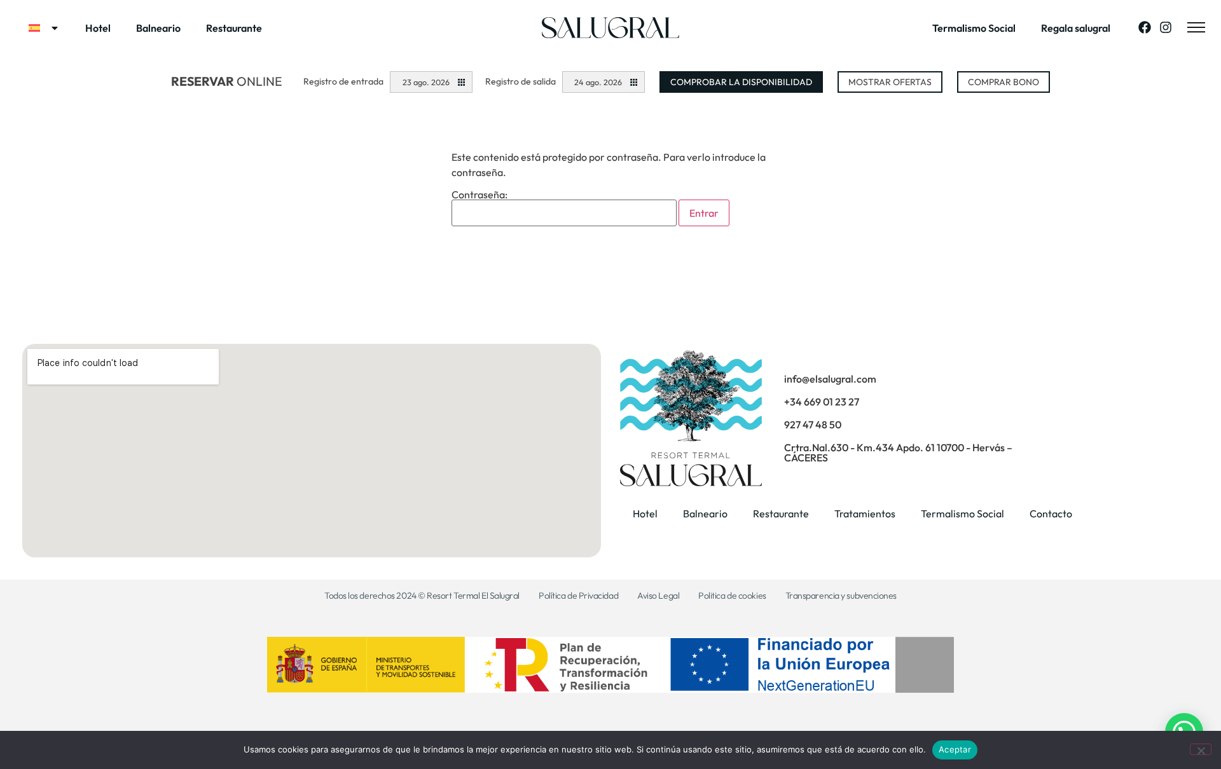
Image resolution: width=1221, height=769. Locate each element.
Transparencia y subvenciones (841, 595)
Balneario (158, 28)
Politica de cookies (732, 595)
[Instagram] (1166, 27)
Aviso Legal (658, 595)
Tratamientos (864, 513)
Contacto (1051, 513)
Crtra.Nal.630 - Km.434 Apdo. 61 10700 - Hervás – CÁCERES (898, 452)
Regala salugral (1075, 28)
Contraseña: (479, 195)
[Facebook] (1145, 27)
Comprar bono (1003, 82)
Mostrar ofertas (890, 82)
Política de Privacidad (578, 595)
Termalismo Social (974, 28)
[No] (1200, 749)
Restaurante (234, 28)
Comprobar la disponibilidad (741, 82)
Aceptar (955, 749)
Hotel (98, 28)
